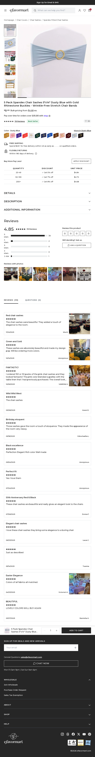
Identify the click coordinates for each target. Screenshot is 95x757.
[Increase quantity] (56, 631)
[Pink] (12, 135)
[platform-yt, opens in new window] (84, 734)
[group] (47, 2)
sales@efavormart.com (31, 657)
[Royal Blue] (49, 135)
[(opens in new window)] (72, 743)
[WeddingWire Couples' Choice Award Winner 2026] (81, 743)
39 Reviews (20, 121)
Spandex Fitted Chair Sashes (55, 20)
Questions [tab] (33, 300)
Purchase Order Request (15, 690)
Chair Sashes (35, 20)
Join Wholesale (11, 685)
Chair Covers (22, 20)
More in (82, 131)
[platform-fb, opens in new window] (73, 734)
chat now (42, 663)
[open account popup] (79, 10)
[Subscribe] (75, 647)
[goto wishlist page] (84, 10)
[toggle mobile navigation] (5, 10)
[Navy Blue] (43, 135)
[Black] (80, 135)
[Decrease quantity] (45, 631)
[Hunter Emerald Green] (37, 135)
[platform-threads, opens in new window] (67, 734)
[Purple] (19, 135)
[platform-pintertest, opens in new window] (89, 734)
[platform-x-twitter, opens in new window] (78, 734)
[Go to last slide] (10, 26)
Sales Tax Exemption (13, 695)
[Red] (25, 135)
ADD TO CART (76, 630)
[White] (31, 135)
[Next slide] (10, 96)
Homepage (9, 20)
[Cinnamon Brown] (56, 135)
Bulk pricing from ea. (23, 110)
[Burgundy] (68, 135)
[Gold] (6, 135)
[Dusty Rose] (62, 135)
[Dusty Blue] (74, 135)
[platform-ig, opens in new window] (62, 734)
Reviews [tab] (11, 300)
